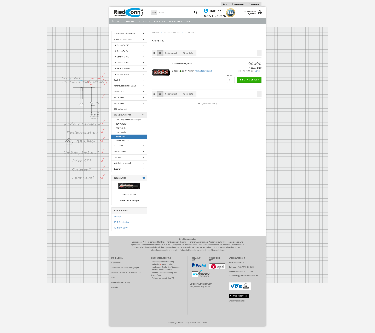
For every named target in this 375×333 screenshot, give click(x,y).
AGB (113, 277)
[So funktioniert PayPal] (199, 265)
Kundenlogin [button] (238, 4)
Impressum (116, 262)
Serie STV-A (119, 92)
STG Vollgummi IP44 (122, 115)
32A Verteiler (121, 128)
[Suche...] (195, 12)
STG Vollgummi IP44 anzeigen (128, 120)
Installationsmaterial (122, 163)
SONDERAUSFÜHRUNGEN (124, 34)
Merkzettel (254, 4)
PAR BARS (118, 157)
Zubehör (117, 169)
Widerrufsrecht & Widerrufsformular (126, 272)
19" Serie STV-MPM (122, 68)
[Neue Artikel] (144, 178)
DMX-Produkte (120, 151)
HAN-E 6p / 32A (122, 141)
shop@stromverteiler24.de (246, 276)
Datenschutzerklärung (120, 282)
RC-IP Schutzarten (121, 222)
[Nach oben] (8, 328)
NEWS (188, 21)
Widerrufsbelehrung (237, 301)
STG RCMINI (119, 97)
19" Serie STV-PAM (121, 63)
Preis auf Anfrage (129, 200)
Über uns (116, 21)
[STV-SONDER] (129, 186)
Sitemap (117, 216)
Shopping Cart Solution (177, 322)
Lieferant (129, 21)
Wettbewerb (175, 21)
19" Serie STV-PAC (121, 57)
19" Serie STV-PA (121, 51)
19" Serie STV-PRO (121, 45)
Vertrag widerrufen (239, 296)
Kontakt (114, 287)
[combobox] (172, 53)
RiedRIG (117, 80)
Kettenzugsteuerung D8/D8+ (125, 86)
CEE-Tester (118, 146)
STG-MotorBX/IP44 (182, 63)
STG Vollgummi (120, 109)
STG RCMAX (119, 103)
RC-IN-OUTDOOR (121, 228)
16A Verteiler (121, 124)
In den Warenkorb (249, 80)
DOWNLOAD (159, 21)
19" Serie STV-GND (121, 74)
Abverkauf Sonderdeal (123, 39)
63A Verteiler (121, 132)
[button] (225, 4)
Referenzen (144, 21)
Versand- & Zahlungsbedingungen (125, 267)
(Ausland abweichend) (203, 71)
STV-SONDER (129, 194)
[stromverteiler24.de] (128, 12)
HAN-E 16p (120, 136)
